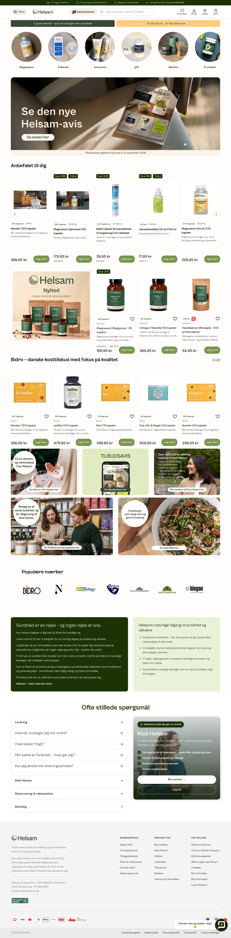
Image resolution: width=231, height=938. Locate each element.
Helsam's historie (201, 844)
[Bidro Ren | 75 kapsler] (115, 392)
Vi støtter (196, 867)
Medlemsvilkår (151, 933)
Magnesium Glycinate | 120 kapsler (70, 231)
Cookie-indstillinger (210, 933)
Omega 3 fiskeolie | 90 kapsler (158, 327)
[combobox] (127, 12)
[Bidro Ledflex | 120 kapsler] (73, 392)
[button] (215, 12)
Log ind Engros (199, 884)
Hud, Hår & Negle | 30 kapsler (157, 425)
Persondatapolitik (171, 933)
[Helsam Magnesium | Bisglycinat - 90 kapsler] (116, 295)
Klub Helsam (161, 850)
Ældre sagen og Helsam (204, 861)
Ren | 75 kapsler (106, 425)
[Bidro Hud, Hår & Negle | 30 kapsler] (158, 392)
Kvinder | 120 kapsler (23, 228)
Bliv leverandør (199, 879)
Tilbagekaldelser (129, 856)
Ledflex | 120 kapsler (66, 425)
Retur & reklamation (131, 861)
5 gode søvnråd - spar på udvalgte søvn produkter (62, 23)
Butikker (159, 873)
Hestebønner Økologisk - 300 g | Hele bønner (200, 329)
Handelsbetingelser (131, 933)
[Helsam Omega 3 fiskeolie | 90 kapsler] (159, 295)
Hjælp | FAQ (126, 844)
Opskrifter (160, 861)
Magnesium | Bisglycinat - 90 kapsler (114, 330)
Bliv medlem (177, 779)
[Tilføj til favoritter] (132, 319)
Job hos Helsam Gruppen (205, 850)
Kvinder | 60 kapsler (194, 425)
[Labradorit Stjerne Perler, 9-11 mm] (30, 199)
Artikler (158, 856)
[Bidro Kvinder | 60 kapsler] (201, 392)
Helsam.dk (24, 932)
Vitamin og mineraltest (166, 879)
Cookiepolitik (190, 933)
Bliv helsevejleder (201, 856)
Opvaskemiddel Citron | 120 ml (157, 229)
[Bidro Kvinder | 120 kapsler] (30, 392)
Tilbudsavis (160, 867)
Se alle (216, 359)
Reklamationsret (129, 873)
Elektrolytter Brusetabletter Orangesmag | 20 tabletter (114, 231)
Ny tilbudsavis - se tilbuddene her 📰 (168, 23)
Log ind (176, 789)
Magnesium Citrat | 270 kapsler (196, 230)
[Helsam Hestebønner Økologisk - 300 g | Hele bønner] (201, 295)
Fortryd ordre (127, 867)
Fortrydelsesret (129, 850)
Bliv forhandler (199, 873)
